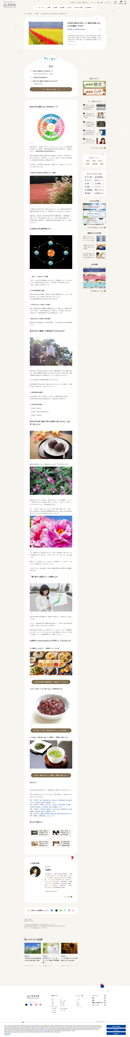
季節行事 (70, 29)
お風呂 (62, 7)
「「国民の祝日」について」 (45, 815)
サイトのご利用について (35, 927)
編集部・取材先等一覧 (97, 1002)
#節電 (101, 164)
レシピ (92, 2)
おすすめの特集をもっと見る (96, 227)
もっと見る (67, 897)
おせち (47, 883)
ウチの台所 (54, 1010)
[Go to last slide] (36, 8)
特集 (98, 2)
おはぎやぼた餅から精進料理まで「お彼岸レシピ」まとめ (50, 682)
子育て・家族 (62, 1001)
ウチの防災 (54, 1008)
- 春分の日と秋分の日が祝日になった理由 (43, 74)
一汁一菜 (78, 999)
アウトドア (62, 1006)
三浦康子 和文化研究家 (50, 891)
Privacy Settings (116, 1026)
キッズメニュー (79, 1006)
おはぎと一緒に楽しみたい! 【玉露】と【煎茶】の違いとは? (50, 775)
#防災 (88, 161)
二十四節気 (76, 29)
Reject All (116, 1030)
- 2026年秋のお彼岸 (37, 84)
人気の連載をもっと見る (97, 291)
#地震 (93, 161)
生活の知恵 (89, 7)
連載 (102, 2)
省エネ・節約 (79, 7)
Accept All (116, 1033)
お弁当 (77, 1003)
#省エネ (100, 161)
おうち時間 (62, 1004)
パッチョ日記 (62, 1010)
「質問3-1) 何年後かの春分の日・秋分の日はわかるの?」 (54, 813)
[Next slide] (94, 8)
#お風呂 (87, 164)
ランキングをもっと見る (97, 148)
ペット (61, 999)
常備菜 (77, 1004)
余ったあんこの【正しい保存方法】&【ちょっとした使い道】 (50, 730)
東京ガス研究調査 (63, 1008)
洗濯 (56, 7)
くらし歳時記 (53, 885)
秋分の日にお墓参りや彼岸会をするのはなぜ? (45, 81)
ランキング (94, 995)
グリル (77, 1001)
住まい (70, 7)
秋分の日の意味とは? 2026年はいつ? (43, 71)
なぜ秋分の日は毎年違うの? (40, 77)
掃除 (49, 7)
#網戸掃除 (94, 164)
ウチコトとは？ (107, 2)
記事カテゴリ (85, 2)
